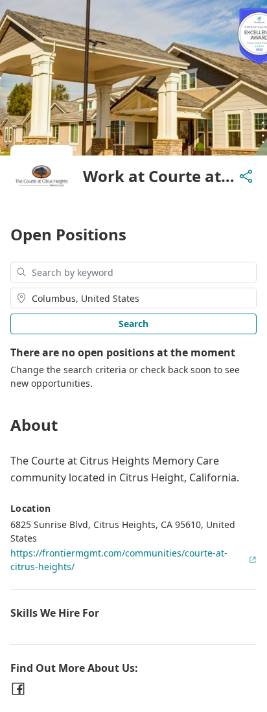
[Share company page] (246, 176)
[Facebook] (18, 688)
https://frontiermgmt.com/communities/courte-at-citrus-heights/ (118, 560)
